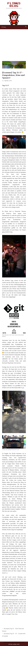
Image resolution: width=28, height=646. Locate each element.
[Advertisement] (14, 44)
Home (5, 642)
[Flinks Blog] (14, 17)
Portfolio (16, 642)
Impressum (21, 642)
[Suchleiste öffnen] (26, 27)
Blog (8, 642)
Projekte (12, 642)
